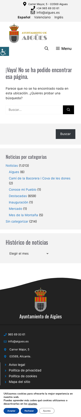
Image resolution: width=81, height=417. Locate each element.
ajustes (32, 404)
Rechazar (29, 410)
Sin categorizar (17, 221)
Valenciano (42, 17)
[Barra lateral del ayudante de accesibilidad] (4, 51)
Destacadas (18, 196)
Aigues (14, 172)
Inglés (58, 17)
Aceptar (11, 410)
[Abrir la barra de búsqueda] (46, 48)
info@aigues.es (48, 12)
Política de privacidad (25, 370)
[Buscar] (68, 109)
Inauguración (18, 202)
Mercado (15, 209)
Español (24, 17)
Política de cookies (23, 376)
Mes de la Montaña (23, 215)
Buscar (65, 134)
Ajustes (47, 410)
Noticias (12, 165)
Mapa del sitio (19, 382)
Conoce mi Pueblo (22, 189)
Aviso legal (17, 365)
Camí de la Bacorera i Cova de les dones (39, 178)
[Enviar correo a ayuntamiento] (33, 12)
